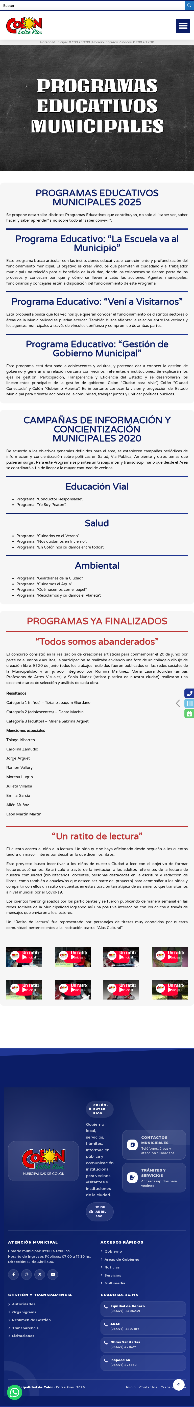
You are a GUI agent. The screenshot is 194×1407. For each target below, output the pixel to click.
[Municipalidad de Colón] (43, 1161)
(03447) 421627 (123, 1347)
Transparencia (25, 1328)
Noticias (112, 1267)
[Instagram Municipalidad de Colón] (26, 1274)
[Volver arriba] (179, 1385)
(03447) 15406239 (125, 1311)
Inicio (131, 1387)
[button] (183, 26)
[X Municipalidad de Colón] (39, 1274)
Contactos (148, 1387)
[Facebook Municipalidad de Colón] (13, 1274)
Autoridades (23, 1304)
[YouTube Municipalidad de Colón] (52, 1274)
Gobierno (113, 1251)
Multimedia (115, 1283)
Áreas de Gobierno (122, 1259)
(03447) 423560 (123, 1365)
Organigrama (24, 1312)
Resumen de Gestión (31, 1320)
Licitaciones (23, 1336)
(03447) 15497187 (124, 1329)
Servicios (113, 1275)
